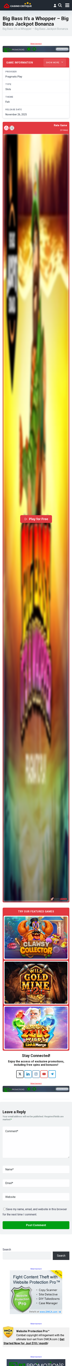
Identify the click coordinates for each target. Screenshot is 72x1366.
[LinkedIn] (28, 1074)
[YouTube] (44, 1074)
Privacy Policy (18, 1359)
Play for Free (38, 519)
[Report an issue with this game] (6, 128)
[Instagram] (36, 1074)
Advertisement (36, 44)
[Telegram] (52, 1074)
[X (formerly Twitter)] (20, 1074)
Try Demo (36, 937)
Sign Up (33, 1346)
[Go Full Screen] (12, 128)
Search (7, 1249)
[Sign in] (55, 5)
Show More (53, 62)
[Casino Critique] (18, 5)
